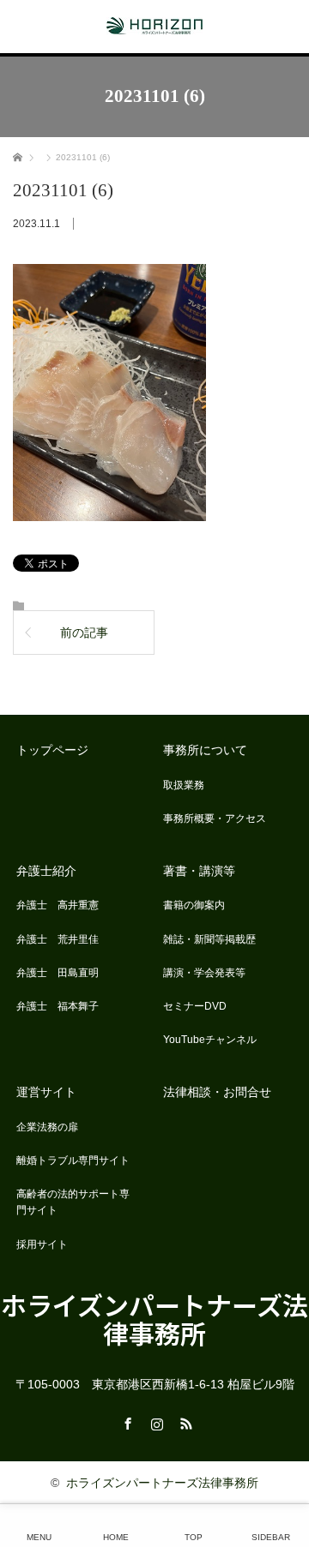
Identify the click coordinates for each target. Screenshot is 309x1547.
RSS (184, 1421)
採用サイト (42, 1244)
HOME (116, 1537)
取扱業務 (183, 785)
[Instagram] (154, 1421)
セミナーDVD (195, 1006)
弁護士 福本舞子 (57, 1006)
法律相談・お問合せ (217, 1092)
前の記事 (84, 632)
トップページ (52, 750)
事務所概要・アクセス (214, 818)
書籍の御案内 (194, 905)
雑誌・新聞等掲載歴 (209, 939)
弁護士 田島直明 (57, 973)
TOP (194, 1537)
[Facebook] (125, 1421)
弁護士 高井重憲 (57, 905)
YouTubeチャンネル (210, 1040)
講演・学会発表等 (204, 973)
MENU (39, 1537)
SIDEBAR (270, 1537)
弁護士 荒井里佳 (57, 939)
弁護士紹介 (46, 871)
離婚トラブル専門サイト (73, 1160)
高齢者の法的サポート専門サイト (73, 1202)
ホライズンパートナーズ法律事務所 (154, 1319)
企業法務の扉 (47, 1127)
